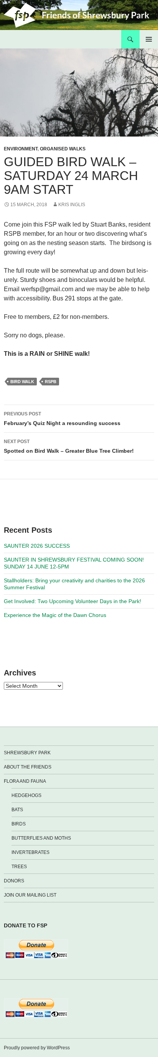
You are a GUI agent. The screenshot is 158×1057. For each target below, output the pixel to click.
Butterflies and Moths (41, 838)
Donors (14, 881)
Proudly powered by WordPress (37, 1047)
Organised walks (63, 149)
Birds (19, 824)
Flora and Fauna (25, 781)
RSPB (50, 381)
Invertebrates (30, 852)
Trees (19, 866)
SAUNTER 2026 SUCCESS (37, 546)
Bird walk (22, 381)
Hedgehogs (26, 795)
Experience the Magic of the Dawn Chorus (55, 615)
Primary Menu (149, 39)
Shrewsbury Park (27, 752)
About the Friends (27, 767)
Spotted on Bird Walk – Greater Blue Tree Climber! (69, 446)
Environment (21, 149)
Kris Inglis (71, 204)
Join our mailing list (30, 895)
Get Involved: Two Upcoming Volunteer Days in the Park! (72, 601)
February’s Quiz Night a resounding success (62, 418)
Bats (17, 809)
